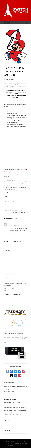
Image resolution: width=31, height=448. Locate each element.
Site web (6, 277)
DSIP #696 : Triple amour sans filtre (13, 210)
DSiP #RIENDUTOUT (16, 414)
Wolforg (19, 445)
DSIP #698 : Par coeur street (20, 212)
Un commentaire (11, 201)
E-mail (5, 271)
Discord (18, 386)
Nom (5, 264)
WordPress (23, 441)
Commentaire (7, 250)
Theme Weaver (21, 443)
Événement (12, 200)
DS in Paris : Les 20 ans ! (17, 402)
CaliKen (5, 201)
